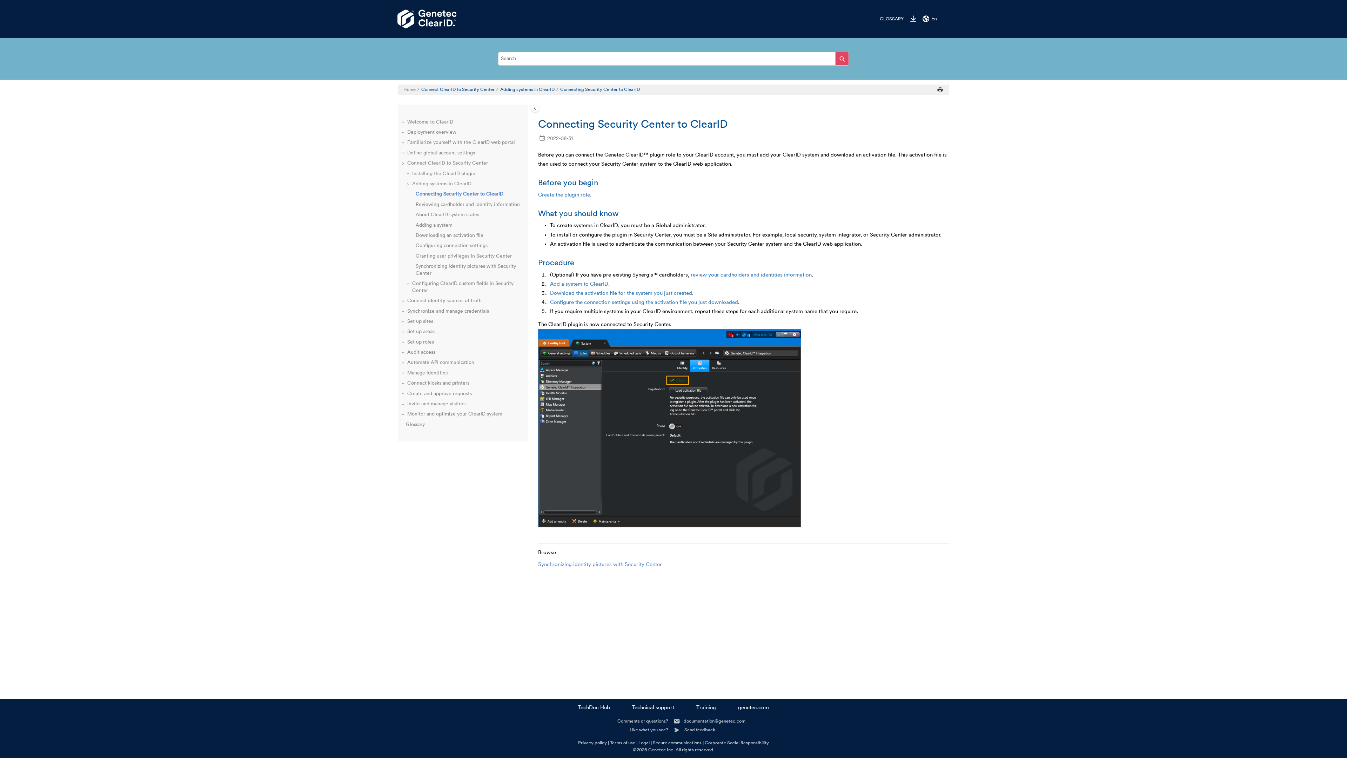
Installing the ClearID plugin (443, 173)
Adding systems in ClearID (527, 89)
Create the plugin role (564, 195)
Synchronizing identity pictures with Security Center (600, 564)
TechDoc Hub (594, 707)
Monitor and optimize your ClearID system (454, 414)
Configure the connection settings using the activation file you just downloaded (644, 302)
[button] (403, 122)
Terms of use (622, 742)
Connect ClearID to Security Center (458, 89)
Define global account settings (441, 153)
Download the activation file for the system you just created (621, 293)
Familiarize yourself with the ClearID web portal (461, 142)
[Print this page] (940, 89)
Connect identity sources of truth (444, 300)
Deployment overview (431, 132)
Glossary (892, 19)
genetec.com (753, 707)
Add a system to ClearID (579, 284)
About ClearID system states (447, 214)
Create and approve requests (439, 393)
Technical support (653, 707)
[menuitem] (888, 19)
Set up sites (420, 321)
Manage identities (427, 373)
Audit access (421, 352)
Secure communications (677, 742)
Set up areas (421, 331)
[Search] (842, 59)
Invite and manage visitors (436, 403)
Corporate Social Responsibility (737, 742)
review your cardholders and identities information (751, 275)
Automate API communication (440, 362)
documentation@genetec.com (714, 721)
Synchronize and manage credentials (448, 311)
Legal (644, 742)
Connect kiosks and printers (438, 383)
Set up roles (420, 342)
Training (706, 707)
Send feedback (699, 729)
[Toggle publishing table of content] (535, 108)
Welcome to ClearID (430, 122)
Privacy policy (592, 742)
